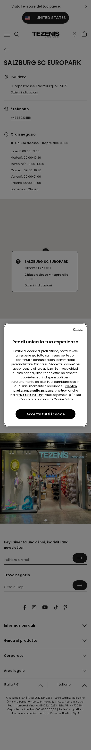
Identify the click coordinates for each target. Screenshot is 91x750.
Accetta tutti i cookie (45, 414)
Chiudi (78, 329)
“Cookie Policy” (31, 395)
